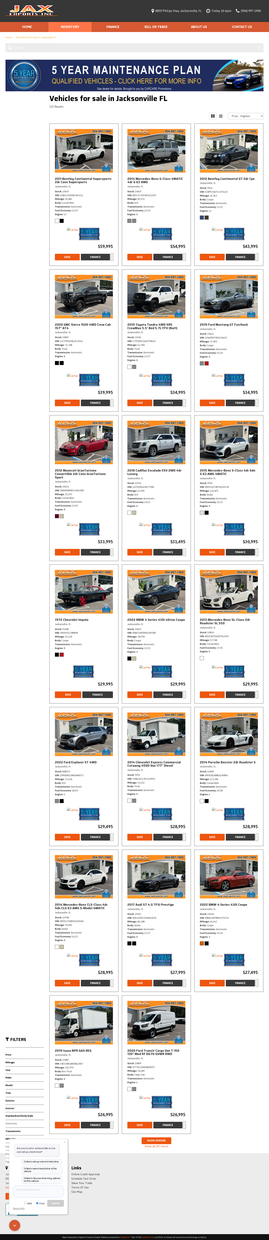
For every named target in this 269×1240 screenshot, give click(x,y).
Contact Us (242, 27)
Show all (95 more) (156, 1146)
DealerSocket (148, 1237)
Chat (41, 1203)
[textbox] (38, 1191)
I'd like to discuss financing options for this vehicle (42, 1180)
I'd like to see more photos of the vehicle (40, 1170)
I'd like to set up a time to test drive (41, 1161)
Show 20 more (156, 1140)
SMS (29, 1203)
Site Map (76, 1191)
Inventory (70, 27)
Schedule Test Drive (83, 1178)
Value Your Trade (81, 1183)
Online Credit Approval (85, 1174)
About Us (199, 27)
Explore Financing (112, 257)
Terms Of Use (80, 1187)
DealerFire (125, 1237)
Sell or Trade (156, 27)
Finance (113, 27)
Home (27, 27)
